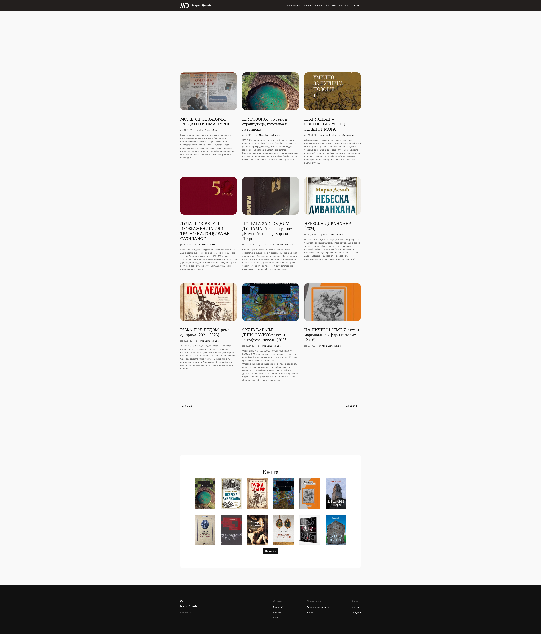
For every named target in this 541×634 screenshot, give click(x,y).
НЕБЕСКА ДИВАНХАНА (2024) (328, 226)
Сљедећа (353, 405)
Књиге (276, 135)
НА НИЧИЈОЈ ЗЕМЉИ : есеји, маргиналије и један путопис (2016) (332, 335)
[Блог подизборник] (310, 5)
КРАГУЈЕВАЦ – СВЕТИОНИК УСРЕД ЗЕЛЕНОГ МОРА (324, 124)
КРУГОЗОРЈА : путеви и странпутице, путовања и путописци (264, 124)
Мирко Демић (201, 5)
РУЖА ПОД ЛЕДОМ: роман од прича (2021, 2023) (206, 333)
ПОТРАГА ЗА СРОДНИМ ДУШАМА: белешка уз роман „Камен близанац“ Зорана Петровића (269, 231)
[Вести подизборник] (347, 5)
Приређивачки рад (346, 135)
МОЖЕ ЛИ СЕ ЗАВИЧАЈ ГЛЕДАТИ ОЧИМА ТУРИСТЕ (208, 122)
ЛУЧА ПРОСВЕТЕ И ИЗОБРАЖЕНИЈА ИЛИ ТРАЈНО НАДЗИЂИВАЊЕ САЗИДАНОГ (204, 231)
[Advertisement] (270, 33)
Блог (215, 130)
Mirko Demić (204, 130)
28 (190, 405)
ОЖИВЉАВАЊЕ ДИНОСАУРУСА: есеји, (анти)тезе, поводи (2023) (265, 335)
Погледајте (270, 551)
